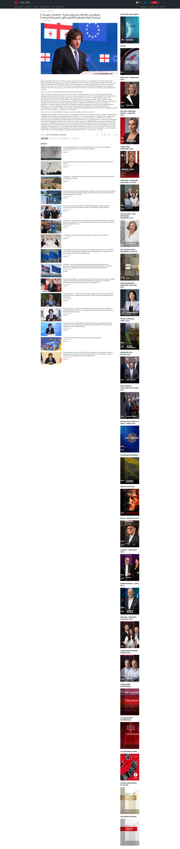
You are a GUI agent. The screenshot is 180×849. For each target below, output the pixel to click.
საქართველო (75, 138)
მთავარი (43, 11)
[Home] (16, 2)
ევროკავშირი (53, 138)
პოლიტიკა (50, 11)
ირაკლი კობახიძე (64, 138)
